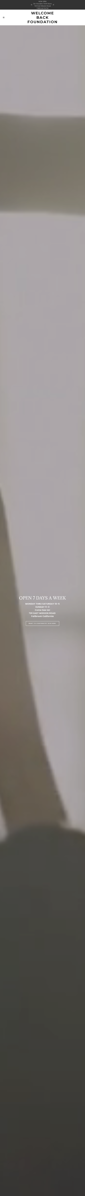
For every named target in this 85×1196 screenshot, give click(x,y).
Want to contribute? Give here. (42, 623)
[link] (42, 23)
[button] (4, 17)
